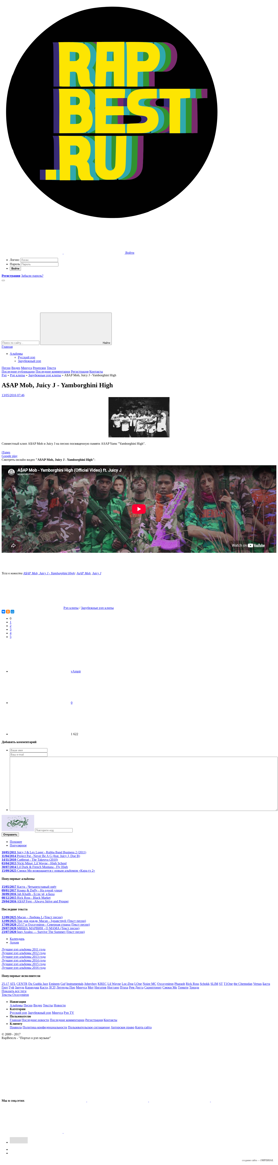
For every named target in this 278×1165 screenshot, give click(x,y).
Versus (257, 983)
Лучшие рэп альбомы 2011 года (23, 949)
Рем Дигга (136, 987)
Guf (63, 983)
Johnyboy (90, 983)
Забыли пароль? (32, 275)
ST (221, 983)
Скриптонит (153, 987)
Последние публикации (18, 371)
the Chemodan (243, 983)
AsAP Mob (84, 573)
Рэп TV (69, 1012)
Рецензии (39, 368)
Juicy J (96, 573)
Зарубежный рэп (29, 361)
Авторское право (122, 1027)
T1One (228, 983)
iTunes (6, 452)
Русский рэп (26, 357)
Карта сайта (143, 1027)
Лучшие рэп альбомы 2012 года (24, 953)
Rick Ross (192, 983)
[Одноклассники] (8, 611)
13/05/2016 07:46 (13, 395)
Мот (91, 987)
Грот (5, 987)
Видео (15, 368)
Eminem (54, 983)
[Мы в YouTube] (94, 1132)
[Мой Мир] (12, 611)
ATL (13, 983)
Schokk (205, 983)
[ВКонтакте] (3, 611)
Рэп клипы (17, 375)
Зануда (19, 987)
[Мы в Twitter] (118, 1100)
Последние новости (35, 1020)
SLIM (214, 983)
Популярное (18, 845)
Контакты (96, 371)
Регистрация (80, 371)
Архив (14, 942)
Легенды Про (65, 987)
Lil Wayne (114, 983)
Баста (266, 983)
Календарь (17, 939)
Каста (44, 987)
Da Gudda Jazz (38, 983)
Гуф (11, 987)
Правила (16, 1027)
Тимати (183, 987)
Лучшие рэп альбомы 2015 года (24, 964)
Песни (6, 368)
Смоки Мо (169, 987)
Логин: (15, 260)
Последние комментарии (53, 371)
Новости (60, 1005)
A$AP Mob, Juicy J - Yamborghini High (49, 573)
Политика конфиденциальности (45, 1027)
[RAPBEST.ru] (111, 221)
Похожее (16, 841)
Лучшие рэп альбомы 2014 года (24, 960)
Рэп (4, 375)
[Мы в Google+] (241, 1100)
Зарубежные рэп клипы (44, 375)
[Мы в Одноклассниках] (32, 1132)
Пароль (15, 264)
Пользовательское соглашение (89, 1027)
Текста (51, 368)
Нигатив (100, 987)
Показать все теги (14, 991)
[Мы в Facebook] (180, 1100)
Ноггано (113, 987)
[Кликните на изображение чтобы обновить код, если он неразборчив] (18, 830)
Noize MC (149, 983)
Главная (7, 346)
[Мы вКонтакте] (56, 1100)
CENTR (21, 983)
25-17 (5, 983)
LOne (138, 983)
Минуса (26, 368)
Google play (10, 456)
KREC (102, 983)
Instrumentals (74, 983)
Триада (194, 987)
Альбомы (16, 353)
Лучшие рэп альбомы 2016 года (24, 967)
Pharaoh (179, 983)
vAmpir (76, 671)
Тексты (48, 1005)
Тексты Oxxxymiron (15, 994)
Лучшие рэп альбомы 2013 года (24, 956)
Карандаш (32, 987)
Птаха (124, 987)
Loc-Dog (128, 983)
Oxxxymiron (165, 983)
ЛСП (52, 987)
